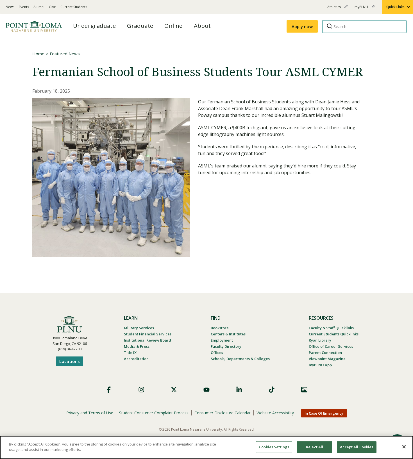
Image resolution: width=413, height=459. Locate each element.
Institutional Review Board (147, 340)
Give (52, 6)
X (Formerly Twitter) (174, 389)
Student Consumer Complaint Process (154, 412)
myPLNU (362, 9)
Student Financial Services (147, 334)
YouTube (206, 389)
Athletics (334, 9)
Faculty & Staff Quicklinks (331, 327)
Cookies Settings (274, 446)
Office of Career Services (331, 346)
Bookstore (220, 327)
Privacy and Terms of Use (89, 412)
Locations (69, 361)
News (10, 6)
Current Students (73, 6)
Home (38, 53)
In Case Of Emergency (324, 413)
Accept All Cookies (356, 446)
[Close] (404, 446)
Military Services (139, 327)
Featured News (65, 53)
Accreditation (136, 358)
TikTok (272, 389)
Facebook (109, 389)
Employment (222, 340)
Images (304, 389)
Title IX (130, 352)
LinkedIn (239, 389)
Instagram (141, 389)
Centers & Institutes (228, 334)
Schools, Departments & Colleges (240, 358)
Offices (217, 352)
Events (24, 6)
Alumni (38, 6)
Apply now (302, 26)
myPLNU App (320, 364)
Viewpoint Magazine (327, 358)
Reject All (314, 446)
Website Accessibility (275, 412)
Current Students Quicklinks (333, 334)
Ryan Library (320, 340)
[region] (206, 447)
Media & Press (136, 346)
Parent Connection (325, 352)
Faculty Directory (226, 346)
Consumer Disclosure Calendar (222, 412)
